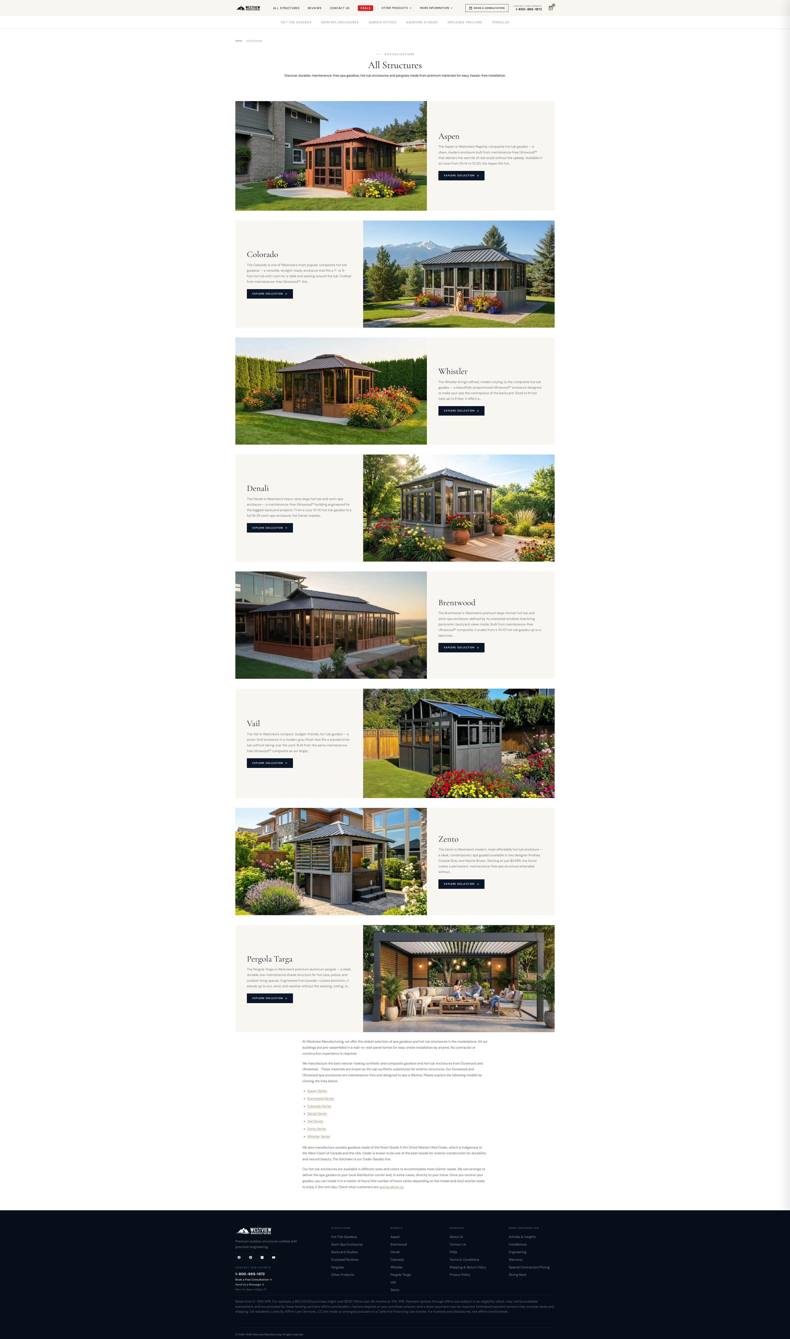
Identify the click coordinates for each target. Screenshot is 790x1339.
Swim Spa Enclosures (340, 22)
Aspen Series (317, 1091)
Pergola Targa (400, 1275)
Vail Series (315, 1121)
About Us (456, 1237)
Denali (395, 1252)
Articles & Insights (522, 1237)
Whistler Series (318, 1136)
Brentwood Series (320, 1098)
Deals (365, 8)
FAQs (453, 1252)
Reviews (315, 8)
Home (238, 40)
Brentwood (398, 1244)
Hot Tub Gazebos (296, 22)
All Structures (286, 8)
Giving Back (517, 1275)
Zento (394, 1290)
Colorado (397, 1259)
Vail (393, 1282)
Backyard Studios (422, 22)
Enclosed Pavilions (465, 22)
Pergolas (500, 22)
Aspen (395, 1237)
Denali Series (317, 1113)
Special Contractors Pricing (529, 1267)
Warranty (516, 1259)
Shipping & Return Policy (468, 1267)
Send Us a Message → (249, 1284)
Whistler (396, 1267)
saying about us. (391, 1187)
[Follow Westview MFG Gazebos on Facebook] (239, 1257)
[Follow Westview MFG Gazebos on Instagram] (262, 1257)
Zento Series (316, 1129)
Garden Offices (383, 22)
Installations (518, 1244)
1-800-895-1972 (529, 9)
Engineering (517, 1252)
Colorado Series (319, 1106)
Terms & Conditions (464, 1259)
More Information (434, 8)
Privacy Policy (460, 1275)
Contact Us (340, 8)
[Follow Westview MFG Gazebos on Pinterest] (250, 1257)
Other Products (394, 8)
